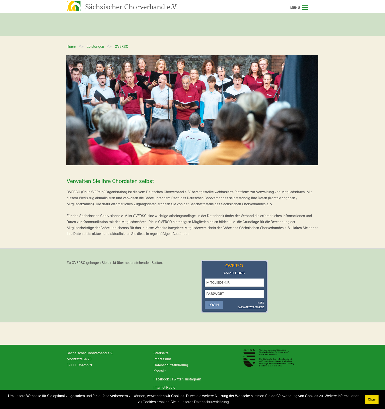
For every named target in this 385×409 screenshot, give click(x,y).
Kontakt (160, 371)
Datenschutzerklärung (211, 402)
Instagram (193, 379)
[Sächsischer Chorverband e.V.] (73, 5)
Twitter (177, 379)
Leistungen (95, 46)
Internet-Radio (164, 387)
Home (71, 47)
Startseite (161, 353)
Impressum (162, 359)
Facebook (161, 379)
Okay (372, 399)
